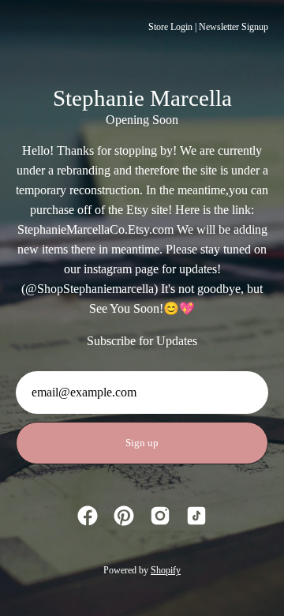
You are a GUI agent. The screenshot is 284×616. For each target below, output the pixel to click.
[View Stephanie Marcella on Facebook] (87, 516)
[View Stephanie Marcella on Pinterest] (124, 516)
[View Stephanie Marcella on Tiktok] (196, 516)
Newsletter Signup (233, 26)
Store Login (170, 26)
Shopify (166, 570)
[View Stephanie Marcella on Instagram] (160, 516)
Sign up (142, 443)
